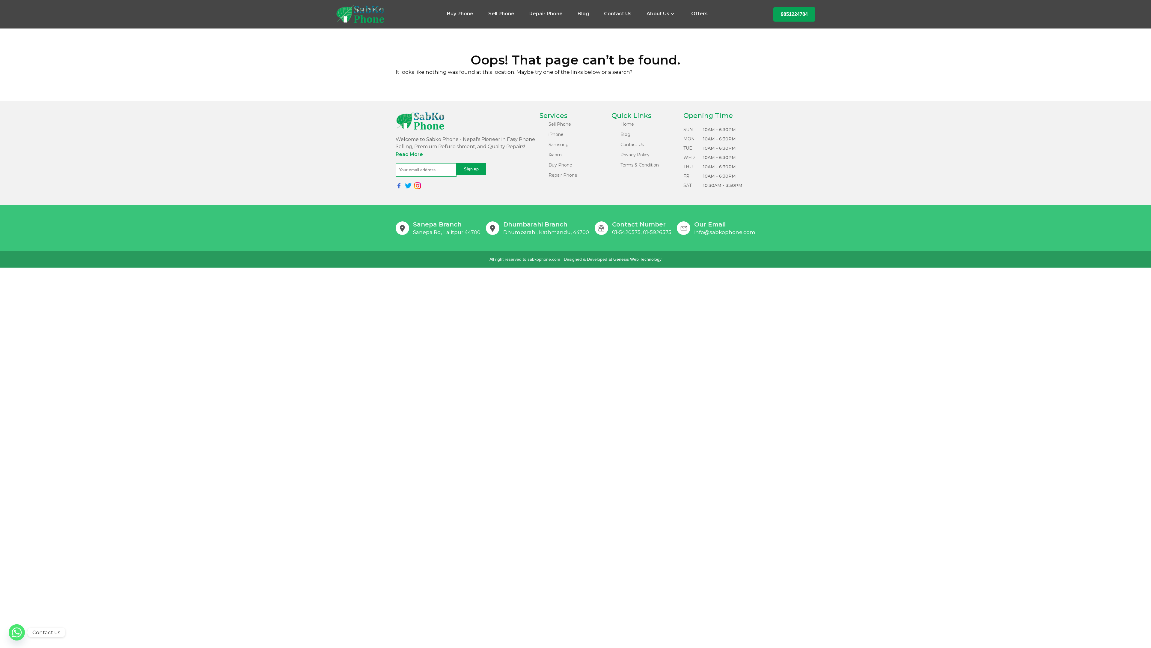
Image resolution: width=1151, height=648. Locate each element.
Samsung (559, 144)
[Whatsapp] (17, 632)
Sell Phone (501, 13)
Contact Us (618, 13)
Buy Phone (460, 13)
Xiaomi (556, 155)
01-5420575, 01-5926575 (641, 232)
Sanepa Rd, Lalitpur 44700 (446, 232)
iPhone (556, 134)
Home (627, 124)
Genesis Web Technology (637, 259)
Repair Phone (546, 13)
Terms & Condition (639, 165)
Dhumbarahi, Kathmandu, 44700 (546, 232)
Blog (583, 13)
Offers (699, 13)
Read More (409, 154)
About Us (658, 13)
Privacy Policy (635, 155)
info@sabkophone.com (724, 232)
